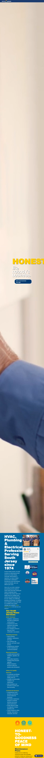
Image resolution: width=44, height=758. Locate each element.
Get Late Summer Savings (21, 281)
